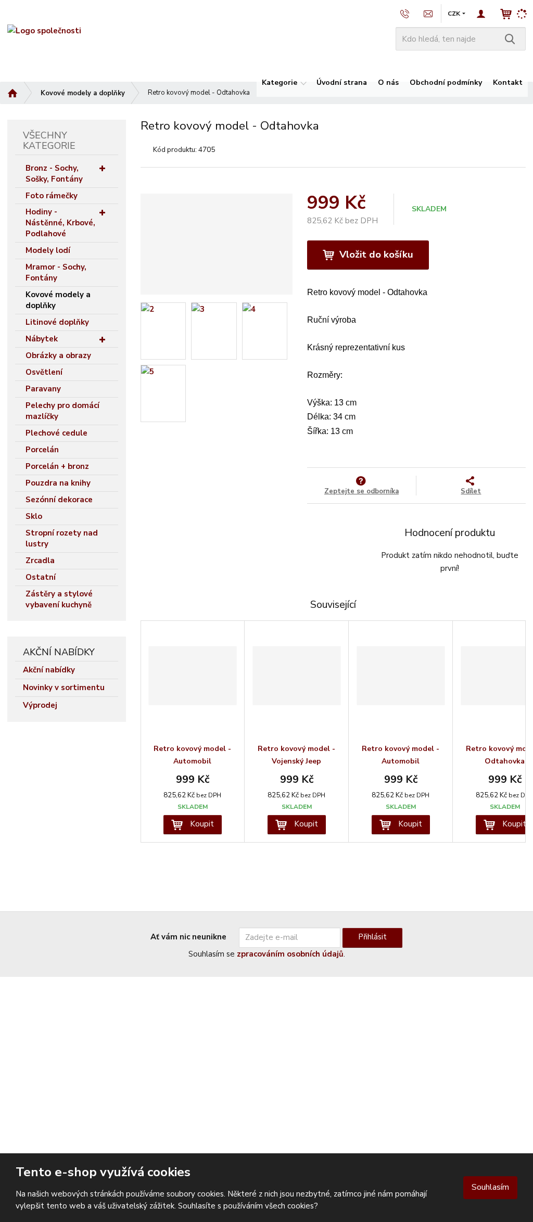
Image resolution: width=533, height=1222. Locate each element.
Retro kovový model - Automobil (192, 755)
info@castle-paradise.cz (48, 1057)
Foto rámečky (52, 195)
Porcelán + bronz (57, 466)
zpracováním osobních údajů (290, 954)
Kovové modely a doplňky (58, 300)
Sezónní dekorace (59, 499)
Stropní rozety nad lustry (62, 538)
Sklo (34, 516)
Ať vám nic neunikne (188, 937)
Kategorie (279, 82)
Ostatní (41, 577)
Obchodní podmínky (446, 82)
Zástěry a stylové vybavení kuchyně (59, 599)
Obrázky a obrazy (58, 355)
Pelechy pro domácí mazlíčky (62, 411)
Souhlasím (490, 1187)
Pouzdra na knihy (58, 483)
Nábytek (42, 339)
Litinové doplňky (57, 322)
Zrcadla (40, 560)
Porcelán (42, 449)
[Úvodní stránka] (44, 31)
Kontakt (508, 82)
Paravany (43, 389)
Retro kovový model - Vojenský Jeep (296, 755)
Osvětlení (44, 372)
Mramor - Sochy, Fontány (56, 272)
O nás (388, 82)
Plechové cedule (56, 433)
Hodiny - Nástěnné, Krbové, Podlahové (60, 223)
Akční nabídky (49, 670)
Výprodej (40, 705)
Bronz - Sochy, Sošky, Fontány (54, 173)
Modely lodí (48, 250)
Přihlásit (372, 937)
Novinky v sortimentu (64, 687)
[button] (454, 13)
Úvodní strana (341, 82)
